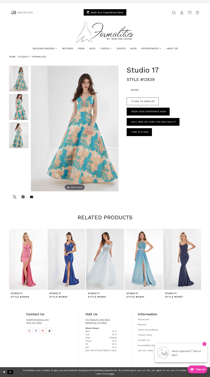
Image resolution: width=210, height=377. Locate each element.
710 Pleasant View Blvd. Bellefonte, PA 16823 (97, 321)
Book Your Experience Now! (148, 111)
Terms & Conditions (148, 330)
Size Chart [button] (134, 89)
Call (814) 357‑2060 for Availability (153, 121)
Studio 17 (24, 56)
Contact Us (143, 340)
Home (12, 56)
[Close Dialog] (4, 372)
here (111, 373)
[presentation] (28, 259)
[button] (182, 12)
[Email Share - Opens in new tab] (32, 198)
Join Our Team (145, 350)
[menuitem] (22, 12)
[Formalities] (105, 32)
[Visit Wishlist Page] (190, 12)
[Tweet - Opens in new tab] (14, 198)
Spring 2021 (39, 56)
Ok (10, 372)
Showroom (143, 319)
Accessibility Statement (150, 345)
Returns (142, 324)
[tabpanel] (19, 80)
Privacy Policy (145, 335)
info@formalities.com (37, 319)
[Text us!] (197, 370)
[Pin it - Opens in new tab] (23, 198)
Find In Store (139, 132)
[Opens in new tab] (29, 331)
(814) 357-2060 (34, 323)
